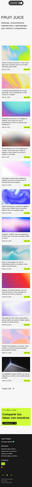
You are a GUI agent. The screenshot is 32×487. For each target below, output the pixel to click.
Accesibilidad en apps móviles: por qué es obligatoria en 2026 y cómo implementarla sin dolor (16, 376)
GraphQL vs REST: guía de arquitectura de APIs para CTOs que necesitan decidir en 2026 (15, 236)
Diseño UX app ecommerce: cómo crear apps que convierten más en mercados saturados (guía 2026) (15, 64)
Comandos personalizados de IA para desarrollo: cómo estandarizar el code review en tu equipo (14, 92)
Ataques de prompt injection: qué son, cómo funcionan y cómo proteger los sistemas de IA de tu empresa (14, 292)
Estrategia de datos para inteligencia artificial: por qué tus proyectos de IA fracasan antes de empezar (14, 180)
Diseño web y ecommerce (9, 451)
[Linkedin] (7, 475)
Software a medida (6, 453)
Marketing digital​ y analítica (9, 456)
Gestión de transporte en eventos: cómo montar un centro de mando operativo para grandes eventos (15, 348)
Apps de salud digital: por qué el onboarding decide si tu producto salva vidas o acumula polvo (14, 264)
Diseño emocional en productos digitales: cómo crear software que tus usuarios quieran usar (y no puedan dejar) (15, 208)
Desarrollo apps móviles (8, 449)
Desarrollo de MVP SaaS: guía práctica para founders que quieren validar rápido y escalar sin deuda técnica (16, 320)
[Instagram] (11, 475)
